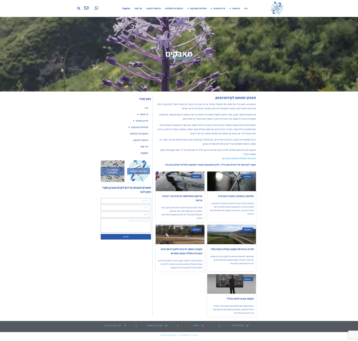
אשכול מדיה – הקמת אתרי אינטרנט (174, 335)
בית (246, 8)
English (126, 8)
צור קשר (138, 8)
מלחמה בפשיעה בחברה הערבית (236, 196)
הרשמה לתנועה (153, 8)
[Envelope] (86, 8)
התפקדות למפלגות (174, 8)
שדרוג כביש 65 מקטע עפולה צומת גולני (232, 249)
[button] (79, 8)
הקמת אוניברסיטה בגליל (240, 298)
